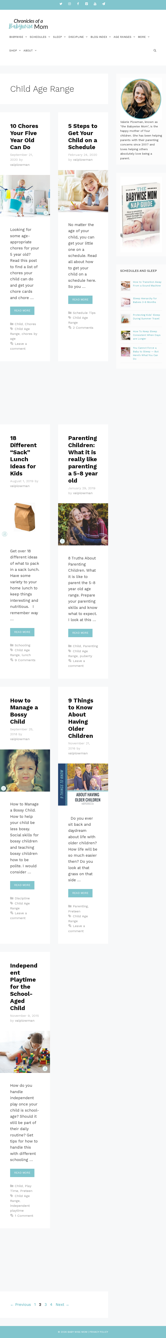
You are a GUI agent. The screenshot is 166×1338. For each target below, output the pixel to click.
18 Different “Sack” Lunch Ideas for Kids (23, 456)
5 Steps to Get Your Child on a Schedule (82, 136)
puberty (86, 656)
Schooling (22, 645)
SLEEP (57, 36)
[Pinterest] (86, 4)
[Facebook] (77, 4)
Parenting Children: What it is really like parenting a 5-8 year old (83, 459)
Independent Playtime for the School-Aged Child (23, 986)
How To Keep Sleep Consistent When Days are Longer (147, 335)
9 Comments (25, 660)
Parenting (90, 646)
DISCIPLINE (76, 36)
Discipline (22, 898)
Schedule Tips (84, 313)
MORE (142, 36)
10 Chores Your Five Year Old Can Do (24, 136)
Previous (20, 1304)
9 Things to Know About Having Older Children (80, 718)
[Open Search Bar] (155, 50)
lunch (26, 655)
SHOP (13, 50)
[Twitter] (60, 4)
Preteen (74, 911)
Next (62, 1304)
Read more (22, 310)
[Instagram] (69, 4)
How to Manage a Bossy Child (24, 711)
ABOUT (28, 50)
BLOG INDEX (98, 36)
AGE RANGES (122, 36)
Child (19, 324)
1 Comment (24, 1216)
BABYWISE (16, 36)
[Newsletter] (103, 4)
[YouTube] (95, 4)
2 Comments (83, 328)
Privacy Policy (98, 1331)
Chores (30, 324)
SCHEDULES (38, 36)
